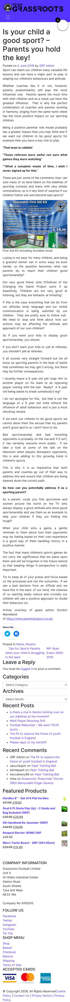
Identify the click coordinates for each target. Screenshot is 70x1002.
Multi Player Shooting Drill (27, 721)
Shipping (9, 960)
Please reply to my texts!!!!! (28, 742)
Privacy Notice (42, 995)
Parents (30, 644)
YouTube (8, 929)
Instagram (9, 925)
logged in (27, 669)
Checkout (9, 952)
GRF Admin (46, 65)
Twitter (7, 920)
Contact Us (21, 995)
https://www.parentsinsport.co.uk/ (29, 618)
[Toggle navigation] (8, 17)
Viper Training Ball (43, 765)
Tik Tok (8, 933)
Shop (6, 943)
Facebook (9, 916)
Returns (8, 956)
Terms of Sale (12, 965)
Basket (7, 948)
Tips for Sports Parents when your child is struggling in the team (25, 653)
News (20, 644)
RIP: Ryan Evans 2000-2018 (55, 653)
